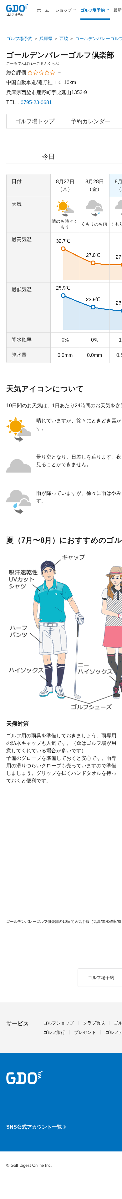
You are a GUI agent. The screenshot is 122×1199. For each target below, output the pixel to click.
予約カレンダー (90, 121)
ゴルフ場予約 (19, 38)
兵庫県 (46, 38)
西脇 (63, 38)
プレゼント (85, 1032)
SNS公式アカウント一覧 (34, 1127)
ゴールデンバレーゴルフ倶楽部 (60, 55)
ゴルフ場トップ (34, 121)
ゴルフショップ (58, 1023)
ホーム (43, 10)
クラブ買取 (94, 1023)
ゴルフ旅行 (54, 1032)
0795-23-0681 (36, 102)
